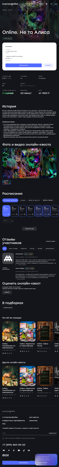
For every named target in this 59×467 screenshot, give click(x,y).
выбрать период (47, 200)
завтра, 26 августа (34, 200)
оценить (7, 292)
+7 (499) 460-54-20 (30, 4)
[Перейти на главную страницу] (10, 4)
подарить (48, 65)
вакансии (33, 420)
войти (40, 4)
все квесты (34, 417)
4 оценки (7, 93)
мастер (32, 248)
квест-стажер (13, 248)
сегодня (22, 200)
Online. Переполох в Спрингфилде (27, 345)
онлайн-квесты (7, 38)
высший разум (50, 248)
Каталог (10, 10)
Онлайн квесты (7, 308)
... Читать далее (21, 265)
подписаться (52, 433)
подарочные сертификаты (13, 420)
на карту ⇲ (8, 58)
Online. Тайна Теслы (42, 345)
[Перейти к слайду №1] (6, 182)
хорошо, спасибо (42, 462)
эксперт (40, 248)
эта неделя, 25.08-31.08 (10, 200)
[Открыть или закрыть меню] (55, 4)
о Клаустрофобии (10, 417)
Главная (4, 10)
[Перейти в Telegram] (46, 4)
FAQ (3, 424)
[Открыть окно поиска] (51, 4)
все (5, 248)
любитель (24, 248)
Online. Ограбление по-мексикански (9, 346)
